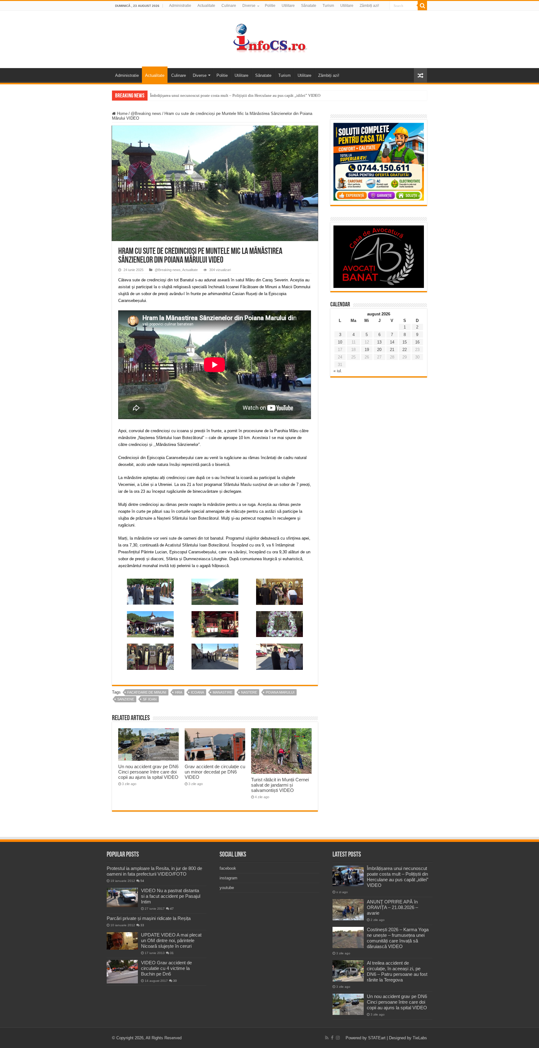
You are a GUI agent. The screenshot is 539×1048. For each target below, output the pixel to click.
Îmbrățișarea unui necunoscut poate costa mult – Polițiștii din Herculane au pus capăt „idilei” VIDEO (235, 95)
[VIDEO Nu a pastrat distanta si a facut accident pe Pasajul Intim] (122, 897)
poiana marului (280, 692)
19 (367, 349)
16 (417, 342)
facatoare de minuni (146, 692)
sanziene (125, 699)
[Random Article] (420, 75)
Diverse (248, 5)
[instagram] (337, 1037)
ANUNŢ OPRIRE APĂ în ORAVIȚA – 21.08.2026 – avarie (392, 907)
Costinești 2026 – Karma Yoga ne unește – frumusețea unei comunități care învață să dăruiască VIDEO (398, 938)
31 (172, 953)
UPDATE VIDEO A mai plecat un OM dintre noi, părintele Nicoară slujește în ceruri (171, 940)
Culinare (228, 5)
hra (178, 692)
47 (172, 908)
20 (379, 349)
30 (175, 980)
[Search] (422, 5)
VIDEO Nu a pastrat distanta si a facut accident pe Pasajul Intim (170, 896)
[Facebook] (332, 1037)
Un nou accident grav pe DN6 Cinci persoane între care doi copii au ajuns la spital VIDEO (148, 772)
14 (392, 342)
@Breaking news (146, 113)
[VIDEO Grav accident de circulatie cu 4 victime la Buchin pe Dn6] (122, 971)
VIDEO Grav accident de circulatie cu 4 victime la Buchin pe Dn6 (166, 968)
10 (340, 342)
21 (392, 349)
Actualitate (206, 5)
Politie (270, 5)
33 (142, 925)
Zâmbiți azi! (369, 5)
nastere (249, 692)
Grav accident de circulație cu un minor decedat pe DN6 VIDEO (215, 772)
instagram (228, 878)
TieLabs (420, 1038)
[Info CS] (269, 38)
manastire (222, 692)
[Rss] (326, 1037)
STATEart (377, 1038)
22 (404, 349)
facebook (228, 868)
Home (122, 113)
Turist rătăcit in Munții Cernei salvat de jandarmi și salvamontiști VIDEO (280, 785)
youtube (227, 887)
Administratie (180, 5)
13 (379, 342)
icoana (197, 692)
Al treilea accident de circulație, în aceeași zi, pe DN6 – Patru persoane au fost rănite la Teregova (397, 971)
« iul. (337, 370)
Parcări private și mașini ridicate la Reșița (149, 918)
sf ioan (150, 699)
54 (142, 880)
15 (404, 342)
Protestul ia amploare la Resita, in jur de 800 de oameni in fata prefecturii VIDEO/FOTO (154, 871)
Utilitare (288, 5)
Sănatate (308, 5)
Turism (328, 5)
